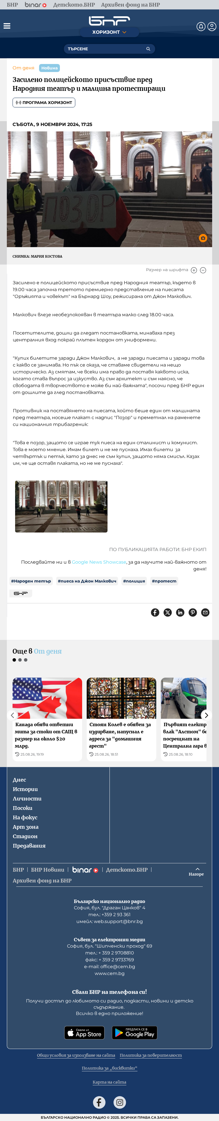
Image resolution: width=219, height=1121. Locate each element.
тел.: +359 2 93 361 (109, 914)
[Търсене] (148, 48)
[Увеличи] (193, 270)
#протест (164, 581)
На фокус (25, 817)
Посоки (23, 808)
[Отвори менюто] (7, 26)
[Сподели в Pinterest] (192, 612)
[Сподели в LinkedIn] (180, 612)
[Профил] (212, 26)
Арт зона (25, 827)
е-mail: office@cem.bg (109, 966)
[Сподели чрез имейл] (205, 612)
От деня (24, 68)
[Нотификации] (201, 26)
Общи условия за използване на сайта (76, 1055)
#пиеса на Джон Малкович (87, 581)
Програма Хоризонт (47, 102)
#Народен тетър (31, 581)
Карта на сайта (109, 1082)
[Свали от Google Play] (135, 1033)
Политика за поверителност (151, 1055)
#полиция (134, 581)
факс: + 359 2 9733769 (109, 959)
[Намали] (203, 270)
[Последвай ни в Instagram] (120, 1102)
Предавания (29, 845)
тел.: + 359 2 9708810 (109, 953)
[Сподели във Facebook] (155, 612)
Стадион (25, 836)
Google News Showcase (99, 562)
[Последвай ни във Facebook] (99, 1102)
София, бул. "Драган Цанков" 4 (109, 907)
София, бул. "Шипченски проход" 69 (109, 946)
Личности (27, 798)
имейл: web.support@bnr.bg (109, 921)
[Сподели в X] (167, 612)
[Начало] (109, 21)
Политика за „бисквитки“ (109, 1068)
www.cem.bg (110, 973)
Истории (25, 789)
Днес (19, 779)
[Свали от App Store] (84, 1033)
